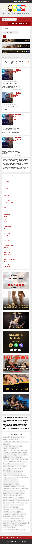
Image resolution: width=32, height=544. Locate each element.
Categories (8, 537)
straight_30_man (6, 81)
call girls (15, 455)
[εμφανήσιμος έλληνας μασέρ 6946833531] (7, 102)
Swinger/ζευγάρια (7, 226)
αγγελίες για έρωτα (17, 521)
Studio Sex (6, 223)
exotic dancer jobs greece (10, 482)
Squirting (22, 502)
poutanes (7, 497)
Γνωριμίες (6, 249)
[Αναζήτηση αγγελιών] (4, 36)
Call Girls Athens (7, 186)
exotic (26, 477)
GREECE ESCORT (9, 486)
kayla (5, 491)
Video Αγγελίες (7, 233)
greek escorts (21, 486)
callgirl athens (7, 455)
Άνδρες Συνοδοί (7, 240)
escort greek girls (22, 466)
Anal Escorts (17, 437)
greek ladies (14, 488)
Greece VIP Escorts (8, 205)
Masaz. (22, 491)
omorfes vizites (7, 495)
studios (12, 505)
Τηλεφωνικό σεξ (7, 266)
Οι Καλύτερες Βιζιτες (20, 516)
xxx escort (6, 514)
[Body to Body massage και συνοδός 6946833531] (7, 124)
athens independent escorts (13, 446)
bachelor (5, 448)
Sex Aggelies (6, 221)
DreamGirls (6, 190)
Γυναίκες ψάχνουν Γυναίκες (9, 259)
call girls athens (8, 457)
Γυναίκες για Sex (7, 252)
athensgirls (6, 444)
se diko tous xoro (9, 500)
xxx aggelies (17, 512)
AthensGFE (6, 179)
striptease (6, 505)
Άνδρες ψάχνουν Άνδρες (9, 242)
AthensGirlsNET (7, 181)
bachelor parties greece (10, 450)
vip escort (19, 509)
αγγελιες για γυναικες (11, 525)
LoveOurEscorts (7, 214)
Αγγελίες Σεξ (6, 238)
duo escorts (6, 459)
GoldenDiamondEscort (8, 202)
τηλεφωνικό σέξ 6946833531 (14, 72)
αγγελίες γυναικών (10, 523)
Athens (5, 439)
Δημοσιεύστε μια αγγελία (19, 23)
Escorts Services (6, 475)
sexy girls (16, 502)
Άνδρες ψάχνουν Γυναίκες (9, 245)
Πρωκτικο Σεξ (5, 518)
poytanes (21, 497)
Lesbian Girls (10, 490)
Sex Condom (22, 500)
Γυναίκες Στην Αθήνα (15, 514)
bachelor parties (14, 448)
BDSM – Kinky (7, 183)
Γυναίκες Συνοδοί (7, 254)
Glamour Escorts (7, 200)
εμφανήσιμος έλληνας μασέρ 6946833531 (13, 96)
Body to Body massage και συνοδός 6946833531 (12, 117)
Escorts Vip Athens (11, 477)
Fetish (5, 197)
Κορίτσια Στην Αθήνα (6, 516)
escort (5, 461)
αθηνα (22, 525)
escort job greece (17, 468)
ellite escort (23, 459)
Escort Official (6, 195)
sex (18, 500)
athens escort (13, 439)
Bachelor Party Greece (10, 452)
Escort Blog (25, 461)
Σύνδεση (28, 1)
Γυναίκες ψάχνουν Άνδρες (9, 257)
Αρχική (3, 57)
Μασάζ (5, 261)
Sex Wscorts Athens (7, 502)
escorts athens (17, 471)
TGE (5, 228)
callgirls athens (23, 455)
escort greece (9, 466)
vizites (5, 512)
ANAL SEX (22, 437)
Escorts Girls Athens (7, 473)
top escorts (14, 507)
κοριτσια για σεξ (22, 529)
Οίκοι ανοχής (6, 264)
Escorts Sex (23, 475)
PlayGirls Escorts (7, 219)
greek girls (6, 488)
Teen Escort (19, 505)
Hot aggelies (23, 488)
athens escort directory (11, 442)
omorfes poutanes (19, 493)
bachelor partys (22, 452)
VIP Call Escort (7, 235)
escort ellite (20, 464)
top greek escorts (8, 509)
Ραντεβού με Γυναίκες (13, 518)
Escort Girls (6, 193)
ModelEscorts (6, 216)
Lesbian (5, 212)
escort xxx (20, 477)
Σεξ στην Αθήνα (21, 518)
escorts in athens (17, 473)
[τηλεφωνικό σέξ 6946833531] (7, 79)
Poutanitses (15, 497)
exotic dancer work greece (11, 484)
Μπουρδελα (14, 516)
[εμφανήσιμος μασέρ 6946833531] (7, 147)
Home (3, 537)
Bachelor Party (22, 450)
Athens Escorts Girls (24, 441)
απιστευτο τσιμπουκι (9, 529)
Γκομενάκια (6, 247)
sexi (27, 500)
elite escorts (14, 459)
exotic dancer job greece (10, 480)
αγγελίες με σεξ (23, 523)
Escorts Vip (5, 477)
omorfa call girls (8, 493)
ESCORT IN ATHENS (7, 468)
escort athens (15, 461)
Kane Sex (6, 209)
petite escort (17, 495)
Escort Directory (9, 464)
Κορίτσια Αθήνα (23, 514)
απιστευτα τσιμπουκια (9, 527)
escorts (6, 471)
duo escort (18, 457)
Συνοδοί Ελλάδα (6, 520)
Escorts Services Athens (15, 475)
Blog (13, 537)
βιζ (17, 529)
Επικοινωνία (18, 537)
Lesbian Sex (16, 490)
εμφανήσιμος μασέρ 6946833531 (15, 139)
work (10, 512)
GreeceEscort (6, 207)
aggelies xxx (9, 437)
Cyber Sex (6, 188)
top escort (6, 507)
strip (26, 502)
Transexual (6, 231)
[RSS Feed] (2, 1)
